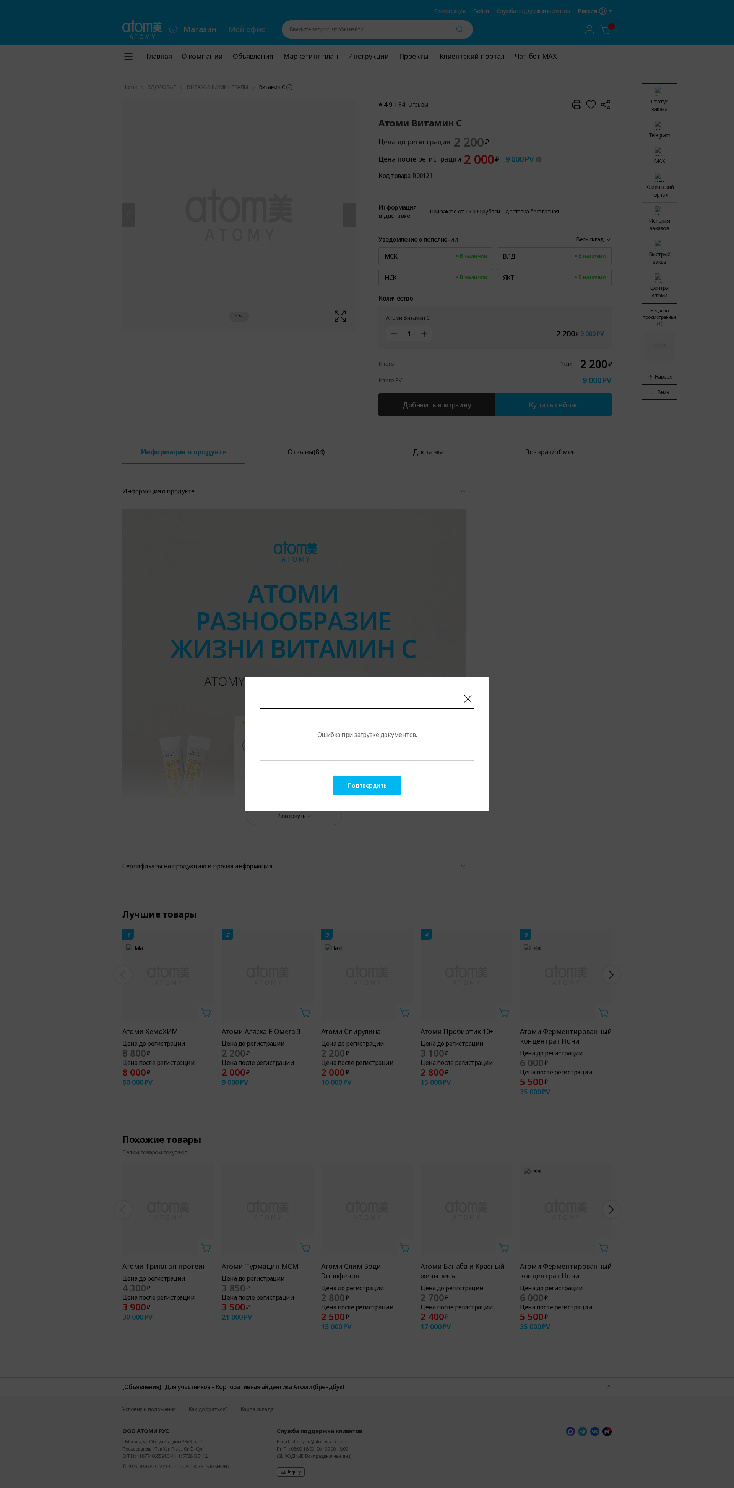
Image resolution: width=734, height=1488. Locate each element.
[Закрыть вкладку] (468, 699)
